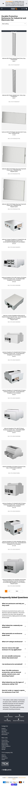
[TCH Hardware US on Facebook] (2, 770)
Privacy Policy (5, 740)
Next (17, 591)
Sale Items (4, 731)
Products (4, 728)
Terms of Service (5, 733)
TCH (7, 777)
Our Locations (5, 758)
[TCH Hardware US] (14, 9)
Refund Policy (5, 743)
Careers (3, 759)
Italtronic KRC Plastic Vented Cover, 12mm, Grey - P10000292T (14, 96)
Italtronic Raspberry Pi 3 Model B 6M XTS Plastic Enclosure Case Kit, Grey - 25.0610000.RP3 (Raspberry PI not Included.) (14, 392)
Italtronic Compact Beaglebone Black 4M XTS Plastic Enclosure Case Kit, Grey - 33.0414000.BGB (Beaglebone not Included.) (14, 317)
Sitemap (3, 749)
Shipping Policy (5, 744)
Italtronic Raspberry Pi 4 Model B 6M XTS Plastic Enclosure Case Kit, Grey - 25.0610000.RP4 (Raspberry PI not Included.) (14, 353)
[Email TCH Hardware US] (9, 770)
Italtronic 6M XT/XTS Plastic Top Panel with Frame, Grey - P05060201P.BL (14, 132)
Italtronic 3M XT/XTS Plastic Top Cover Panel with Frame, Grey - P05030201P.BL (14, 205)
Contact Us (4, 756)
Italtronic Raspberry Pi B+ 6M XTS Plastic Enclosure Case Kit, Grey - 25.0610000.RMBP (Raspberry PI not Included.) (14, 430)
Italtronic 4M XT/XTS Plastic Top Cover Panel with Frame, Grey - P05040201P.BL (14, 169)
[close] (26, 3)
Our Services (4, 730)
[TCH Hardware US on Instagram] (5, 770)
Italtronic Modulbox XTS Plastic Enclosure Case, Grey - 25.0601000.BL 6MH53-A (14, 467)
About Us (4, 755)
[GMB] (10, 770)
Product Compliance (6, 746)
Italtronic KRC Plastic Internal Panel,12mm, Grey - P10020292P (14, 59)
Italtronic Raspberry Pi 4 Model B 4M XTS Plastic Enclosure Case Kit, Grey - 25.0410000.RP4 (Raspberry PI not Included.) (14, 505)
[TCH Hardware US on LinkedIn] (7, 770)
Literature (4, 747)
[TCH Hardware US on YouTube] (4, 770)
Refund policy (5, 734)
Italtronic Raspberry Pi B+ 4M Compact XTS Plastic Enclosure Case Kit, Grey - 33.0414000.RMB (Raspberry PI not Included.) (14, 279)
